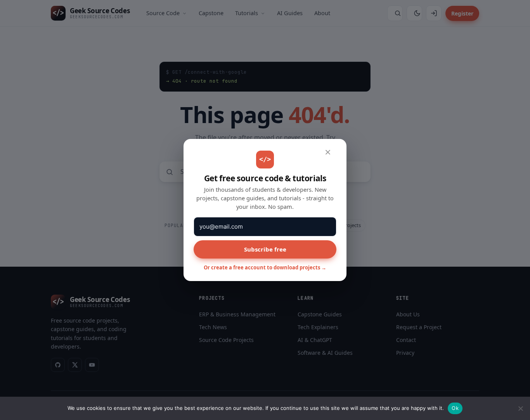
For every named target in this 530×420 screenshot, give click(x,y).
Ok (455, 408)
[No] (520, 408)
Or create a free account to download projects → (265, 267)
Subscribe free (265, 249)
